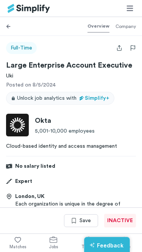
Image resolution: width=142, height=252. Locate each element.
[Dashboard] (28, 8)
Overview (98, 26)
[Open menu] (130, 8)
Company (125, 26)
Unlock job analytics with (63, 98)
